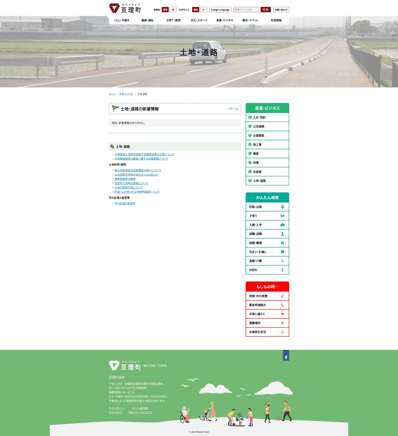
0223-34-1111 (123, 388)
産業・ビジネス (126, 93)
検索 (266, 9)
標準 (165, 9)
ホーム (112, 93)
